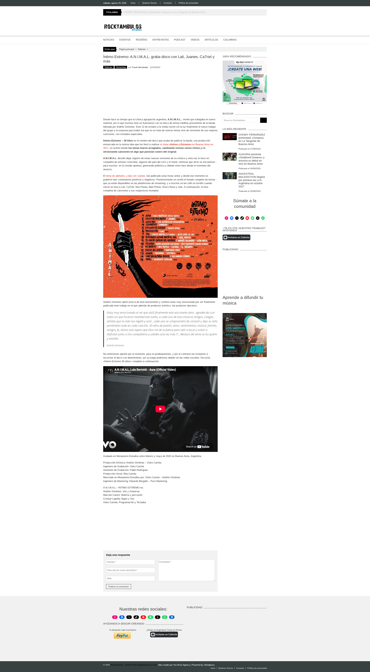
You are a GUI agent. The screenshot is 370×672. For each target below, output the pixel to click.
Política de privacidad (188, 3)
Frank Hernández (140, 67)
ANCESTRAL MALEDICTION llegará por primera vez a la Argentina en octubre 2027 (251, 180)
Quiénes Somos (149, 3)
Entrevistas (160, 40)
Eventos (125, 40)
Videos (195, 40)
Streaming (121, 67)
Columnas (230, 40)
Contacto (168, 3)
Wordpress (209, 665)
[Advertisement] (214, 26)
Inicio (133, 3)
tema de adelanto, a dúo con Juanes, (126, 175)
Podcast (179, 40)
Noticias (108, 40)
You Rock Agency (182, 665)
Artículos (211, 40)
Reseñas (141, 40)
